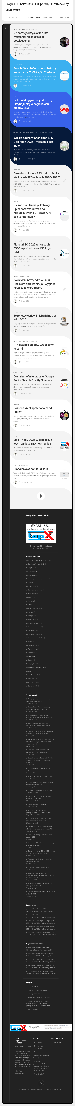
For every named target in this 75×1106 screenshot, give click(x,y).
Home (67, 17)
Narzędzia (31, 616)
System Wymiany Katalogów (37, 667)
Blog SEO (16, 170)
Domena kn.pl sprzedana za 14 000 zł (40, 790)
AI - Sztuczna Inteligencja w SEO (25, 29)
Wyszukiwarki (18, 373)
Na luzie (30, 612)
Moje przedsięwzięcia (35, 608)
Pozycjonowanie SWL (35, 638)
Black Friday (46, 448)
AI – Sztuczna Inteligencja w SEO (38, 560)
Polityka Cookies (56, 17)
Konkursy (31, 601)
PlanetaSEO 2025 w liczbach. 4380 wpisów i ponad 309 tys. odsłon (32, 248)
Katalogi (30, 597)
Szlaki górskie (57, 1042)
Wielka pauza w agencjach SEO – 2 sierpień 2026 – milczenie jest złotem (34, 141)
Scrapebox (31, 652)
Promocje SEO (18, 436)
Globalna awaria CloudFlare (30, 469)
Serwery (26, 465)
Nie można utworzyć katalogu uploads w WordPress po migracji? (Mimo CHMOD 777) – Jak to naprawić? (33, 210)
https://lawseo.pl (33, 986)
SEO (27, 117)
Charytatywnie (32, 571)
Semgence (31, 926)
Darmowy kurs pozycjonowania (38, 579)
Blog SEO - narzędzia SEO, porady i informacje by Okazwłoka (37, 7)
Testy (30, 671)
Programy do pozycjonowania (37, 990)
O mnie (44, 17)
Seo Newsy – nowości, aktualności (39, 997)
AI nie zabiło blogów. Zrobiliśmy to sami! (40, 776)
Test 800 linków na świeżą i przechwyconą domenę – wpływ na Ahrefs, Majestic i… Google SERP (40, 875)
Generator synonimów (35, 590)
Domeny (16, 404)
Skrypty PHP (32, 664)
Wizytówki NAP (33, 1009)
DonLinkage (32, 586)
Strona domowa (34, 17)
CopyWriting (43, 132)
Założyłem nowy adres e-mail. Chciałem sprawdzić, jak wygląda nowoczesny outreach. (34, 283)
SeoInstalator (32, 656)
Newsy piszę (17, 65)
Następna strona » (41, 496)
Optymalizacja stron (34, 627)
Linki (15, 96)
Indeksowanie (32, 593)
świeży (16, 297)
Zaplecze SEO (32, 686)
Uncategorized (33, 675)
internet (32, 476)
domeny (25, 419)
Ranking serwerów (34, 994)
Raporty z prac (18, 312)
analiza (53, 324)
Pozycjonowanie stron (35, 634)
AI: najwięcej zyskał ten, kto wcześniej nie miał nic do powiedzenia (30, 36)
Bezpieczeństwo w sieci (21, 276)
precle (30, 641)
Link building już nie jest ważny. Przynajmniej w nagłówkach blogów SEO (33, 104)
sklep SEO (39, 546)
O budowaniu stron (34, 623)
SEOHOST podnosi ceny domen (38, 867)
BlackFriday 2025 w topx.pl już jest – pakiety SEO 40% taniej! (32, 441)
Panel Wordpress (33, 630)
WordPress (17, 201)
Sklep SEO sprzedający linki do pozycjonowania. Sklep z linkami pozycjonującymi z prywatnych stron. (38, 1003)
